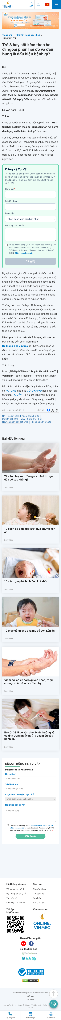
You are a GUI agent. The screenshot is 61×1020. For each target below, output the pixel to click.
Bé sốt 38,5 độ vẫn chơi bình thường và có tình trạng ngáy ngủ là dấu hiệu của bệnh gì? (29, 736)
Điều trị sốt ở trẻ (10, 419)
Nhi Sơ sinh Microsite (41, 422)
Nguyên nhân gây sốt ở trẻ (15, 422)
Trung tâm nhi (9, 38)
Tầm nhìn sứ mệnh (15, 889)
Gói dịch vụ (38, 893)
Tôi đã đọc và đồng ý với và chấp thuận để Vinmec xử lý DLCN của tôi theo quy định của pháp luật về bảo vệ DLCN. (32, 828)
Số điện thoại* (12, 784)
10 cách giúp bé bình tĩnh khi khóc (26, 581)
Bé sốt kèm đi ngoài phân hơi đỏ (23, 416)
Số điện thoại (12, 201)
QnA (23, 419)
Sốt (39, 419)
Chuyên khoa (39, 889)
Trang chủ (7, 35)
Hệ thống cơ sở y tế (16, 893)
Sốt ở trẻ (31, 419)
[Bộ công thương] (30, 972)
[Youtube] (23, 943)
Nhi (3, 416)
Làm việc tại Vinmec (16, 902)
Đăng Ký (30, 261)
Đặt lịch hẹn (39, 902)
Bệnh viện (10, 213)
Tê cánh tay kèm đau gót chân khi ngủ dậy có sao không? (28, 478)
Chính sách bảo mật (24, 253)
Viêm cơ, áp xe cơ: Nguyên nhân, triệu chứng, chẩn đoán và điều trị (28, 682)
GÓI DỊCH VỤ (34, 390)
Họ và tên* (10, 774)
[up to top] (53, 994)
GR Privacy (30, 996)
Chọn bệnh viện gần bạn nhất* (20, 794)
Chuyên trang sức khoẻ (28, 35)
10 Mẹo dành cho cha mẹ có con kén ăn (29, 630)
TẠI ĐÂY (17, 394)
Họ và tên (10, 189)
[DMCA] (30, 980)
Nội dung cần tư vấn (14, 225)
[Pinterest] (57, 410)
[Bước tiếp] (29, 958)
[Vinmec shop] (42, 921)
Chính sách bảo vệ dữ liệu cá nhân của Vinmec (30, 993)
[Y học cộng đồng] (29, 953)
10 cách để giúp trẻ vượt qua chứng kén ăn (29, 530)
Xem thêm (8, 487)
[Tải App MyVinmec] (15, 924)
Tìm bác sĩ (11, 898)
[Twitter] (52, 410)
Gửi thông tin (30, 836)
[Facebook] (48, 410)
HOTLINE (10, 390)
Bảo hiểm (37, 898)
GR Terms (30, 1000)
